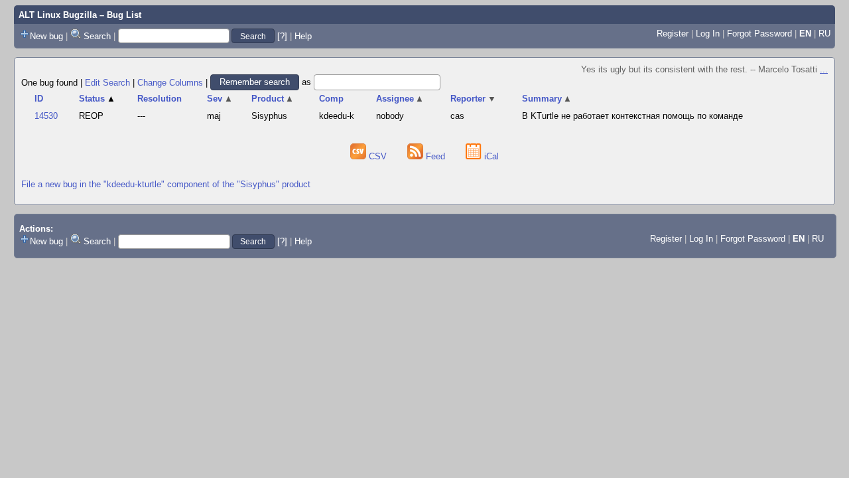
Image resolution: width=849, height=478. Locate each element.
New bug (46, 36)
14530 (46, 116)
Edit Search (107, 82)
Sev (220, 99)
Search (97, 36)
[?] (282, 36)
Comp (331, 99)
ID (38, 99)
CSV (377, 156)
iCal (490, 156)
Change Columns (170, 82)
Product (272, 99)
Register (672, 34)
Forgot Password (759, 34)
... (824, 69)
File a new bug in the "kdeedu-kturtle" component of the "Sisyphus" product (165, 184)
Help (303, 36)
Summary (547, 99)
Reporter (473, 99)
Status (97, 99)
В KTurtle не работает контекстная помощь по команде (632, 116)
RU (824, 34)
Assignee (400, 99)
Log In (708, 34)
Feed (435, 156)
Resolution (159, 99)
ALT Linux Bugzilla (58, 15)
